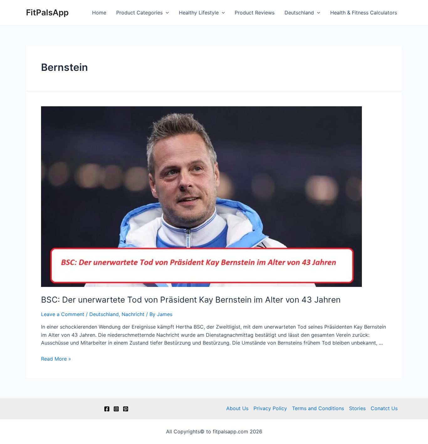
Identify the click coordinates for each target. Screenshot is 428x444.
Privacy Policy (270, 408)
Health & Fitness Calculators (363, 12)
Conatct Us (384, 408)
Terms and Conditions (318, 408)
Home (99, 12)
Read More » (56, 359)
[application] (166, 12)
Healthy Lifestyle (199, 12)
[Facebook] (107, 409)
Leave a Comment (62, 314)
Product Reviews (254, 12)
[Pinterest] (125, 409)
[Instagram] (116, 409)
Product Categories (139, 12)
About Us (237, 408)
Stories (357, 408)
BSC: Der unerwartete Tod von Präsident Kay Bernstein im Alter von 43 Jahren (191, 299)
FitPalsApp (47, 12)
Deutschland (299, 12)
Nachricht (133, 314)
